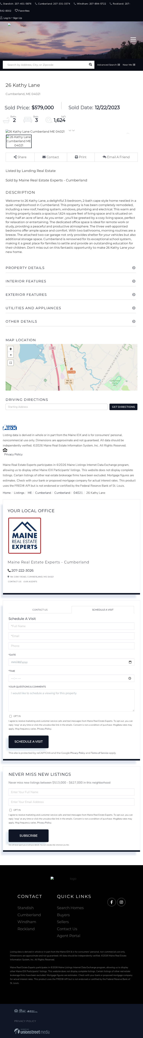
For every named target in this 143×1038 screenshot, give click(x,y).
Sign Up (17, 18)
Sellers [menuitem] (63, 922)
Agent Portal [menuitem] (68, 936)
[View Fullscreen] (10, 363)
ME (30, 493)
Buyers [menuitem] (63, 915)
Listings (19, 493)
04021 (78, 493)
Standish (26, 908)
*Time (12, 671)
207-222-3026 (22, 570)
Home (7, 493)
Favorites (23, 10)
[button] (90, 65)
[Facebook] (112, 902)
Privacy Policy (13, 454)
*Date (12, 654)
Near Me (127, 64)
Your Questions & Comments (27, 686)
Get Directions (123, 406)
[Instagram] (121, 902)
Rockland (26, 929)
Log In (7, 18)
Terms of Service (100, 753)
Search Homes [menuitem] (70, 908)
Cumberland (43, 493)
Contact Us (14, 581)
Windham (27, 922)
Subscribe (29, 835)
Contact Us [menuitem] (67, 929)
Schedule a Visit (102, 609)
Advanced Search (107, 64)
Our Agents (30, 581)
